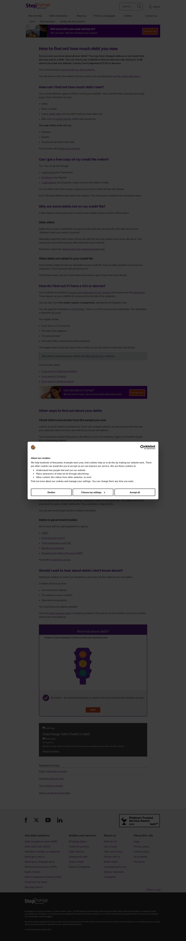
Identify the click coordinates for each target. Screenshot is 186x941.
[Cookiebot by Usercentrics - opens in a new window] (142, 447)
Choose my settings (91, 492)
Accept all (135, 492)
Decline (51, 492)
